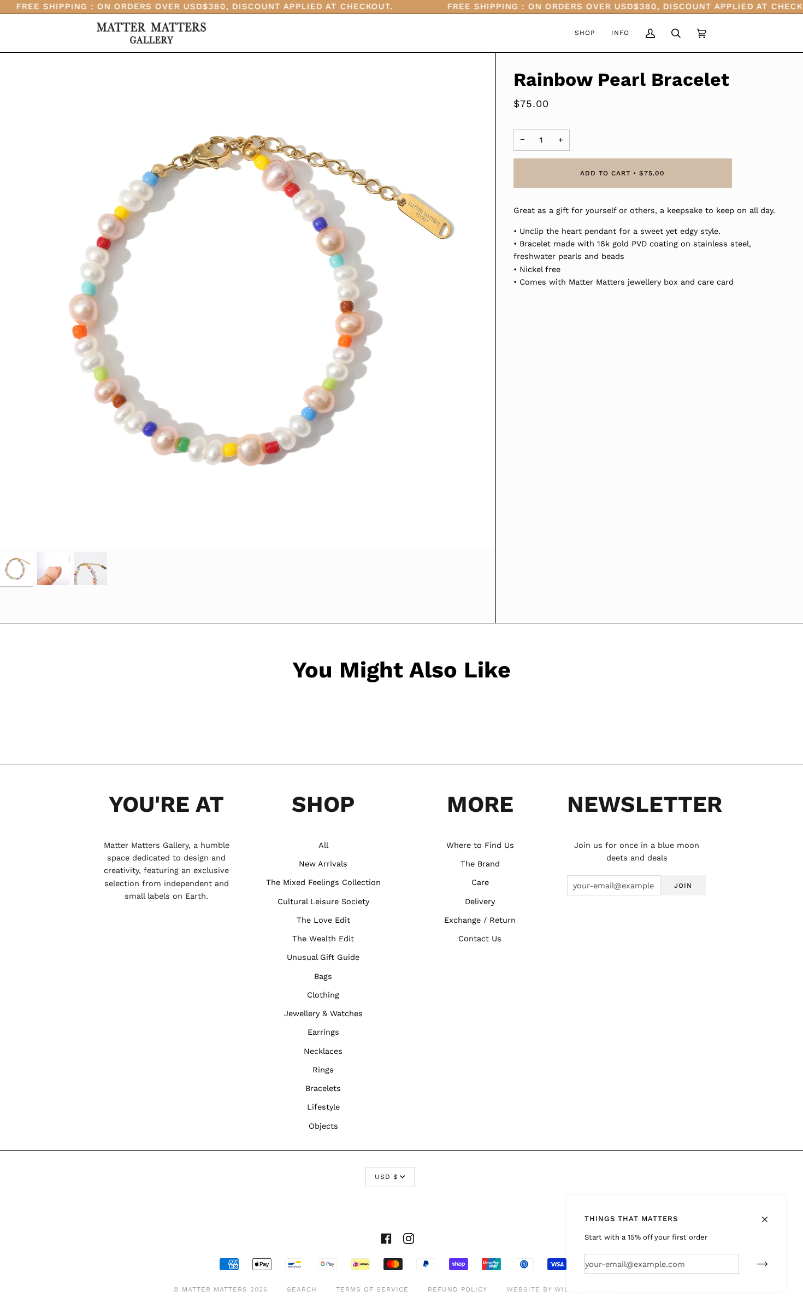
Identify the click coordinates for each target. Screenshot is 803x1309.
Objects (323, 1126)
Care (480, 882)
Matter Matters (214, 1289)
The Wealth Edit (323, 939)
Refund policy (457, 1289)
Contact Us (479, 939)
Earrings (323, 1032)
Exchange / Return (480, 920)
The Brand (480, 864)
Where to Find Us (480, 845)
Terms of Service (372, 1289)
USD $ (386, 1177)
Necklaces (323, 1051)
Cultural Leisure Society (323, 901)
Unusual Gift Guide (323, 957)
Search (302, 1289)
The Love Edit (323, 920)
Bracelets (323, 1088)
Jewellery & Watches (323, 1013)
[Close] (769, 1214)
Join (683, 885)
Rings (323, 1070)
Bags (323, 976)
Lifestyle (323, 1107)
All (323, 845)
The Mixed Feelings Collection (323, 882)
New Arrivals (323, 864)
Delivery (480, 901)
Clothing (323, 995)
